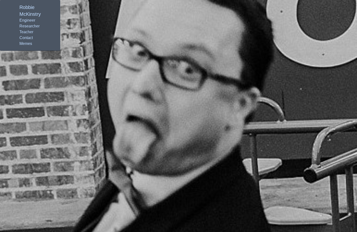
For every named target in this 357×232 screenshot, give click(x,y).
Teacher (26, 32)
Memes (25, 43)
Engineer (27, 20)
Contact (26, 38)
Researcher (29, 26)
